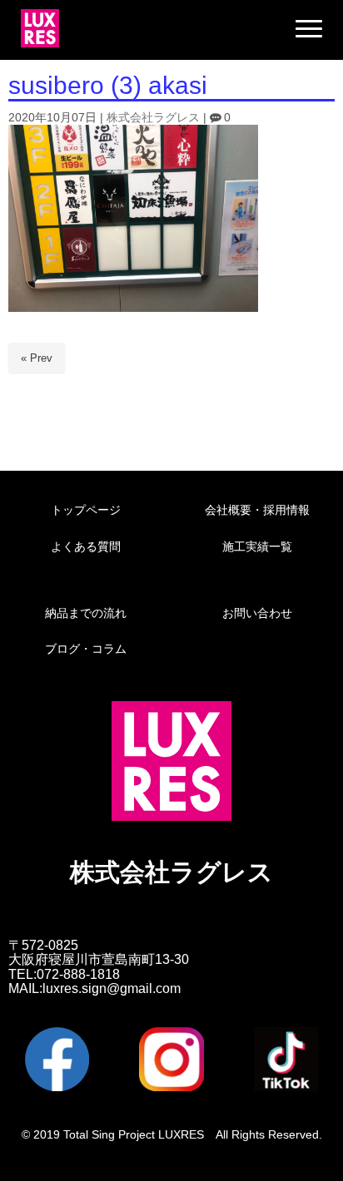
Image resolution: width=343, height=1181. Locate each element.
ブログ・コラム (86, 648)
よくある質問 (86, 546)
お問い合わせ (257, 613)
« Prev (36, 358)
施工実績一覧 (257, 546)
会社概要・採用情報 (257, 509)
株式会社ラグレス (153, 117)
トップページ (86, 509)
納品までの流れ (86, 613)
